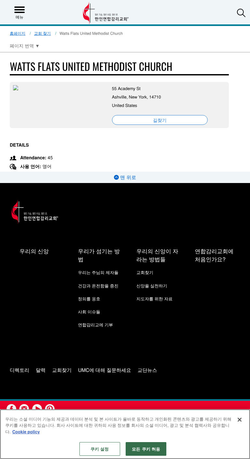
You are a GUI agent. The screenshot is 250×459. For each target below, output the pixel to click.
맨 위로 (127, 177)
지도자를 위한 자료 (154, 298)
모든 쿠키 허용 (146, 449)
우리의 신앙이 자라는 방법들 (157, 255)
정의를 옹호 (89, 298)
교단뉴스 (147, 370)
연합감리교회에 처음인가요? (214, 255)
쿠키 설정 (99, 449)
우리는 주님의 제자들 (98, 272)
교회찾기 (144, 272)
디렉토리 (19, 370)
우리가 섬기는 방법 (98, 255)
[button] (241, 13)
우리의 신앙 (34, 251)
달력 (41, 370)
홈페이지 (17, 33)
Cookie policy (26, 431)
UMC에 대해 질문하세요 (104, 370)
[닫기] (239, 420)
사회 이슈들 (89, 311)
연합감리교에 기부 (95, 324)
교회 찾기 (42, 33)
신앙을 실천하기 (151, 285)
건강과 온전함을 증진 (98, 285)
